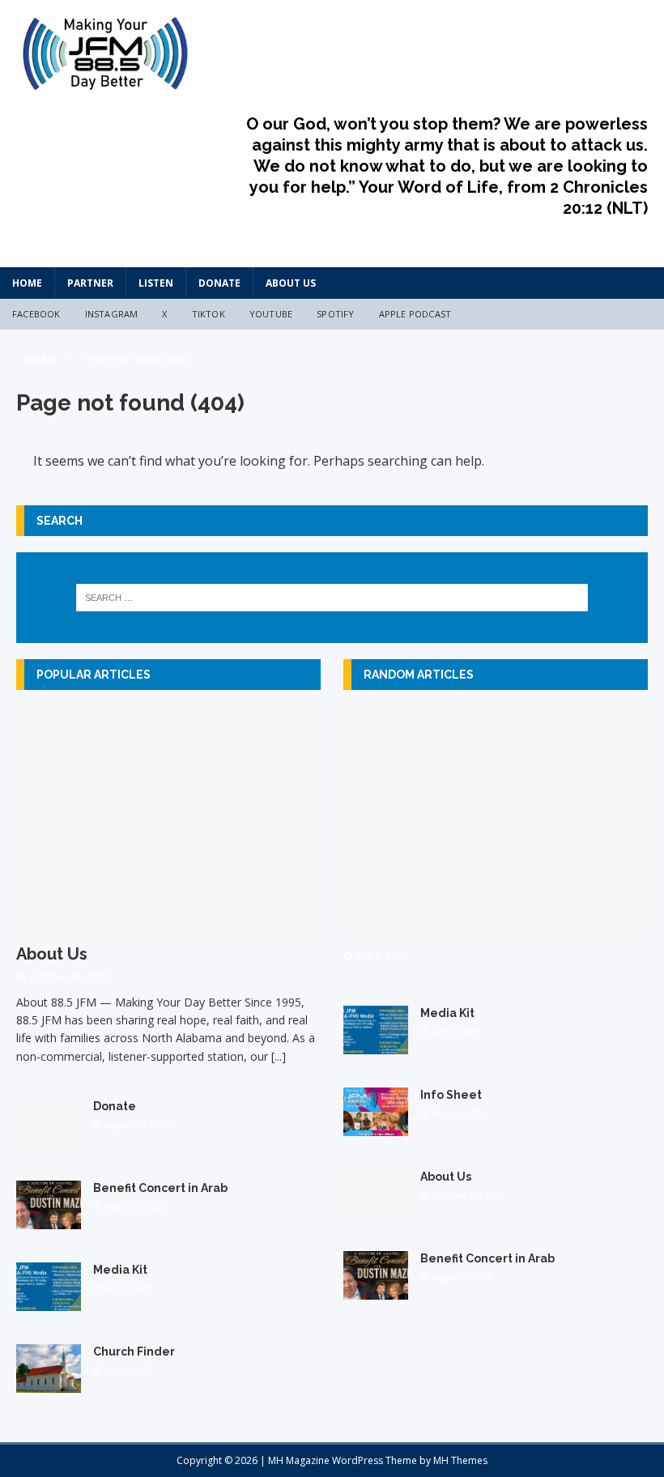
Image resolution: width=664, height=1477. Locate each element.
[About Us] (168, 925)
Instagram (111, 314)
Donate (219, 283)
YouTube (270, 314)
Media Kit (120, 1269)
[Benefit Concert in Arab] (48, 1220)
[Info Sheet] (375, 1126)
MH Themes (460, 1460)
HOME (27, 283)
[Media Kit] (48, 1301)
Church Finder (134, 1351)
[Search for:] (332, 597)
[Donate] (48, 1138)
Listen (155, 283)
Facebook (36, 314)
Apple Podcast (415, 314)
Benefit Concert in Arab (160, 1187)
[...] (278, 1056)
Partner (90, 283)
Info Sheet (451, 1094)
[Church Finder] (48, 1383)
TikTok (208, 314)
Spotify (335, 314)
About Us (291, 283)
